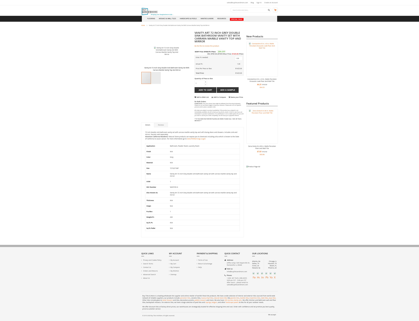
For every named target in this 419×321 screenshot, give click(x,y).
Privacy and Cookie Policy (152, 260)
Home (143, 25)
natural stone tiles (220, 298)
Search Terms (148, 264)
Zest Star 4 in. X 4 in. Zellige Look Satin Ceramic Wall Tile (262, 80)
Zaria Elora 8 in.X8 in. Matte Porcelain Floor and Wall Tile (262, 147)
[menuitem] (151, 19)
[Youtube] (271, 273)
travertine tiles (255, 298)
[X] (275, 273)
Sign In (259, 3)
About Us (146, 278)
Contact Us (147, 267)
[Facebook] (254, 273)
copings (208, 302)
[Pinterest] (266, 273)
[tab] (147, 125)
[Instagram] (262, 273)
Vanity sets (238, 300)
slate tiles (264, 298)
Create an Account (271, 3)
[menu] (209, 19)
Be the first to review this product (207, 46)
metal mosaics (167, 300)
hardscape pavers (232, 302)
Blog (252, 3)
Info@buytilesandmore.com (237, 271)
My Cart (173, 264)
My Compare (175, 267)
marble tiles (244, 298)
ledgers (214, 302)
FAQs (200, 267)
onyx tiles (272, 298)
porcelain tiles (185, 298)
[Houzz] (258, 273)
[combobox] (250, 10)
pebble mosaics (200, 300)
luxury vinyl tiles (207, 298)
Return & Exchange (205, 264)
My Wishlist (174, 271)
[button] (156, 78)
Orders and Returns (150, 271)
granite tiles (235, 298)
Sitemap (173, 274)
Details (147, 125)
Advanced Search (149, 274)
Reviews (161, 125)
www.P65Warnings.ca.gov (196, 139)
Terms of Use (203, 260)
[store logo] (157, 12)
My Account (174, 260)
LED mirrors (228, 300)
